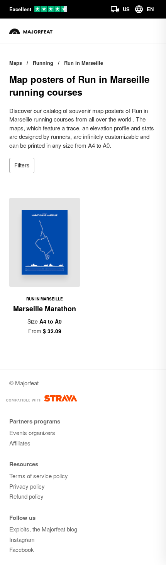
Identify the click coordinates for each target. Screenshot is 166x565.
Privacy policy (27, 486)
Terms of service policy (38, 476)
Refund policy (26, 496)
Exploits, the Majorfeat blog (43, 529)
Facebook (21, 549)
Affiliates (19, 443)
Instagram (22, 539)
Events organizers (32, 432)
